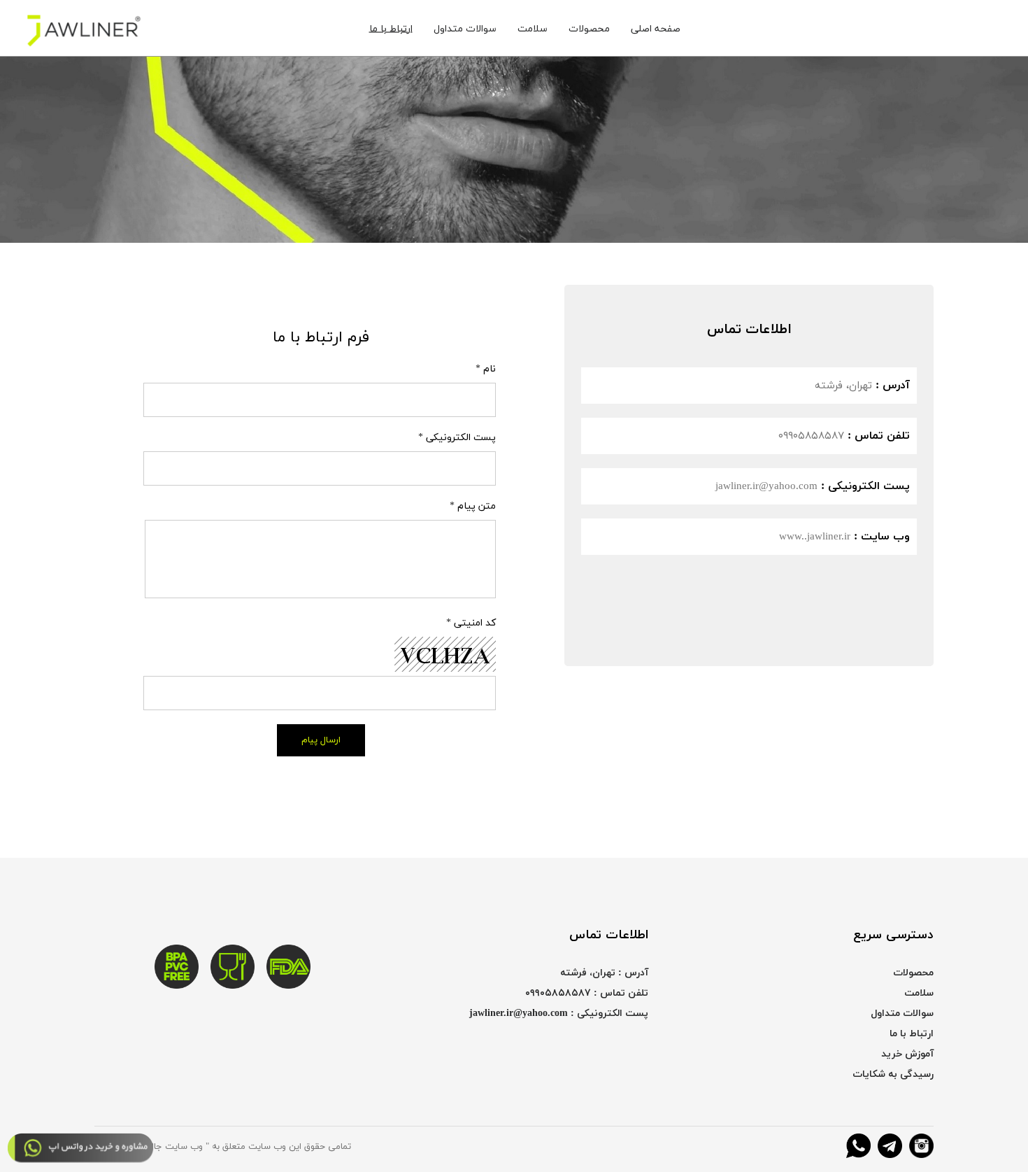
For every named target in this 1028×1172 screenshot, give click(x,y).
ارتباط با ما (391, 28)
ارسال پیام (321, 740)
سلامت (532, 28)
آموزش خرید (907, 1054)
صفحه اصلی (655, 28)
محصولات (589, 28)
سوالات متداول (465, 28)
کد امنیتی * (471, 623)
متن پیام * (473, 506)
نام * (486, 369)
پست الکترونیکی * (457, 437)
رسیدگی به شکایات (893, 1074)
